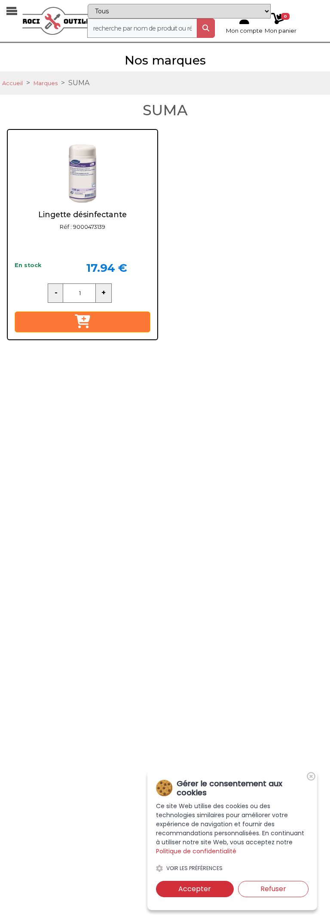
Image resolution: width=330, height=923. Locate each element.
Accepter (194, 889)
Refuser (273, 889)
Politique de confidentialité (196, 851)
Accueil (12, 83)
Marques (46, 83)
